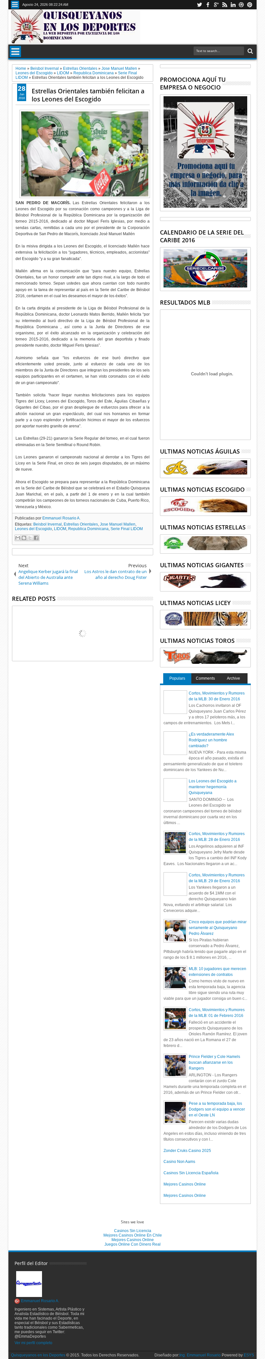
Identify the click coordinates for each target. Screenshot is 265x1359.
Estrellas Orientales (81, 524)
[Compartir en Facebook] (36, 538)
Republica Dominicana (88, 529)
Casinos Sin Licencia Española (191, 1173)
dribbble (241, 4)
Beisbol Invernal (47, 524)
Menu (15, 5)
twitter (199, 4)
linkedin (233, 4)
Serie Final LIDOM (127, 529)
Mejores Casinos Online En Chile (132, 1235)
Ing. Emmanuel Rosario (200, 1355)
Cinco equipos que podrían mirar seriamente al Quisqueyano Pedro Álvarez (218, 928)
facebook (208, 4)
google (216, 4)
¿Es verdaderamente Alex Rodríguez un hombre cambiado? (211, 740)
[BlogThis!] (24, 538)
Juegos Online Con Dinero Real (132, 1244)
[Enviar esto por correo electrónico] (18, 538)
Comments (205, 678)
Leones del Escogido (33, 529)
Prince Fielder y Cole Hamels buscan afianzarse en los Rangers (214, 1062)
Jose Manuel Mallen (117, 524)
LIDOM (60, 529)
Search (249, 51)
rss (224, 4)
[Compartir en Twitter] (30, 538)
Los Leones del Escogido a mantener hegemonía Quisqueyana (213, 787)
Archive (233, 678)
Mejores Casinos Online (185, 1184)
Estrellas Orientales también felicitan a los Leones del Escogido (88, 95)
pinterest (250, 4)
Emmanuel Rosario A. (61, 518)
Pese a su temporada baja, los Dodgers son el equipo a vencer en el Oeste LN (217, 1109)
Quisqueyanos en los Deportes (38, 1355)
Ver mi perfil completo (33, 1343)
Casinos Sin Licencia (132, 1230)
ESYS (249, 1355)
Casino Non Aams (179, 1161)
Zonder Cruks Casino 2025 (187, 1150)
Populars (177, 678)
